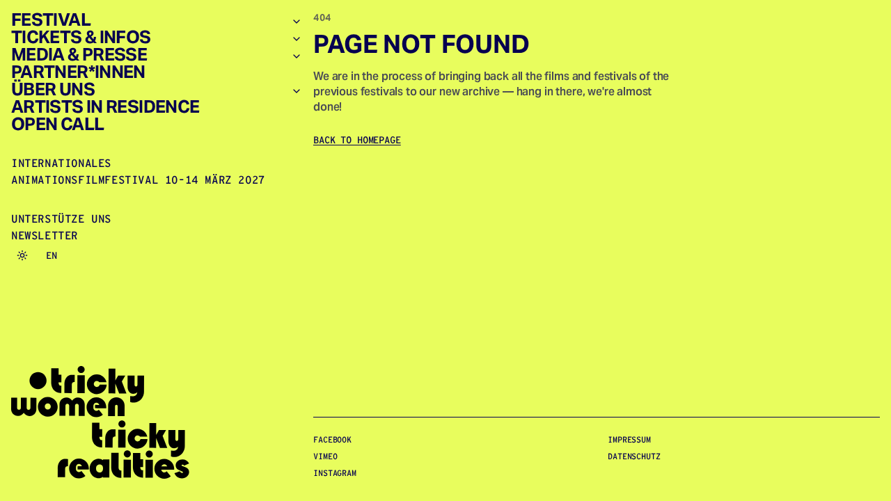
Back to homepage (357, 139)
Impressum (629, 439)
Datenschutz (634, 456)
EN (51, 255)
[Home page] (156, 422)
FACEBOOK (332, 439)
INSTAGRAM (334, 472)
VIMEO (325, 456)
